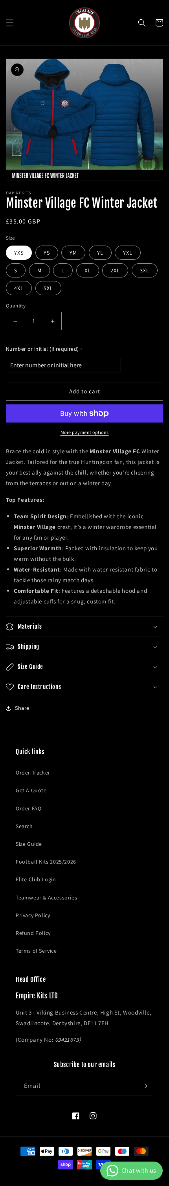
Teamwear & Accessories (46, 897)
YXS (19, 252)
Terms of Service (36, 950)
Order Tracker (33, 772)
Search (24, 826)
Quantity (16, 305)
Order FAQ (28, 808)
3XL (144, 270)
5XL (48, 288)
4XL (19, 288)
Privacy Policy (33, 915)
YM (73, 252)
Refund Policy (33, 933)
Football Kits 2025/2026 (46, 861)
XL (87, 270)
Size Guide (29, 843)
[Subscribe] (144, 1086)
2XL (115, 270)
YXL (127, 252)
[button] (9, 23)
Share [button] (22, 707)
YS (47, 252)
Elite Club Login (36, 879)
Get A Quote (31, 790)
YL (100, 252)
